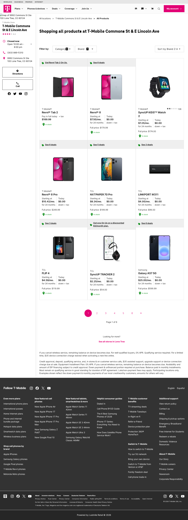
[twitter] (15, 93)
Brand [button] (81, 48)
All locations (45, 18)
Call (18, 84)
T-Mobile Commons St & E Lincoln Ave (74, 18)
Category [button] (60, 48)
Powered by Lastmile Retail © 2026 (94, 515)
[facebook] (9, 93)
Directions (17, 72)
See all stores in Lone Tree (112, 341)
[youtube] (20, 93)
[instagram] (26, 93)
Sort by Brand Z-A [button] (169, 49)
